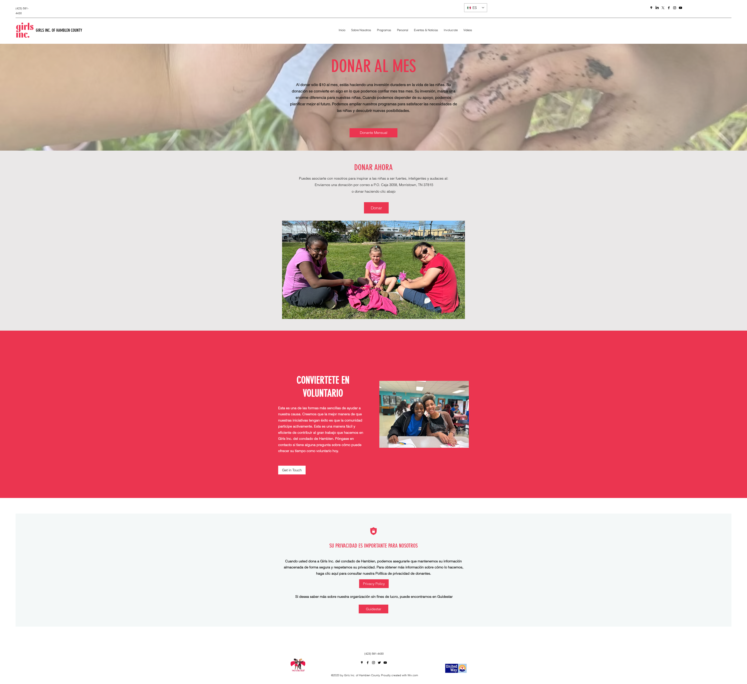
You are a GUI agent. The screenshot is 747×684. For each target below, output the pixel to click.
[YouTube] (680, 8)
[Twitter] (379, 663)
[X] (663, 8)
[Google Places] (651, 8)
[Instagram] (675, 8)
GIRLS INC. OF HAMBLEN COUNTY (59, 30)
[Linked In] (657, 8)
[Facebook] (669, 8)
